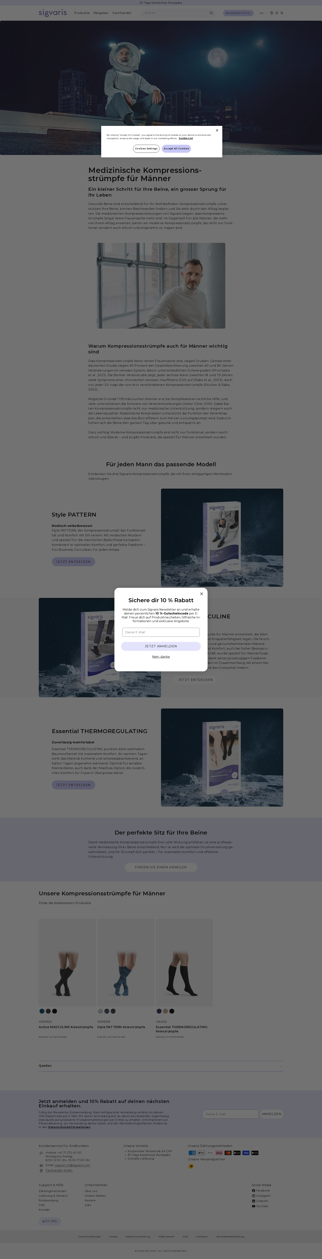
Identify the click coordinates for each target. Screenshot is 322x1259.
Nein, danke (161, 656)
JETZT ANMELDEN (161, 646)
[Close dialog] (202, 594)
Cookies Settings (146, 148)
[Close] (217, 130)
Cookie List (186, 138)
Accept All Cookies (176, 148)
